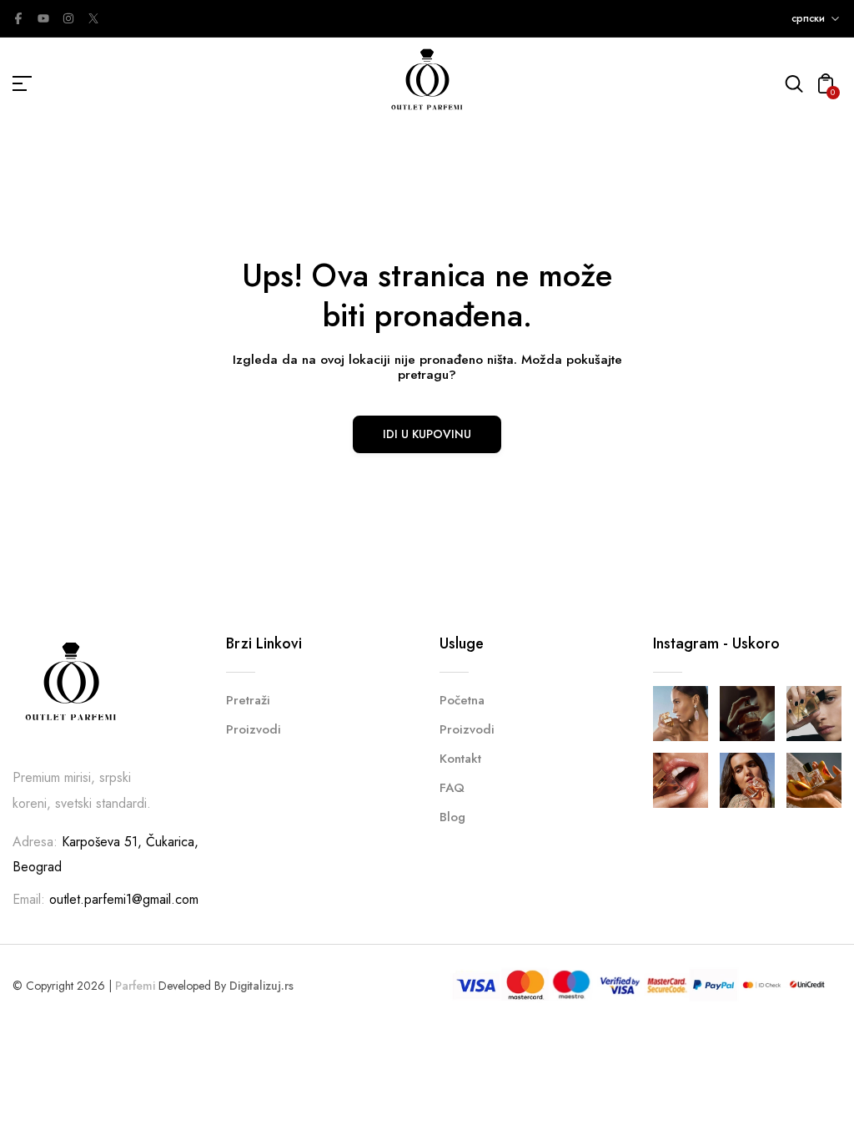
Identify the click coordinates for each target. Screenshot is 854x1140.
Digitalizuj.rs (261, 985)
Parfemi (135, 985)
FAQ (452, 788)
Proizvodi (253, 729)
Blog (452, 817)
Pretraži (248, 700)
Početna (462, 700)
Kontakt (460, 758)
